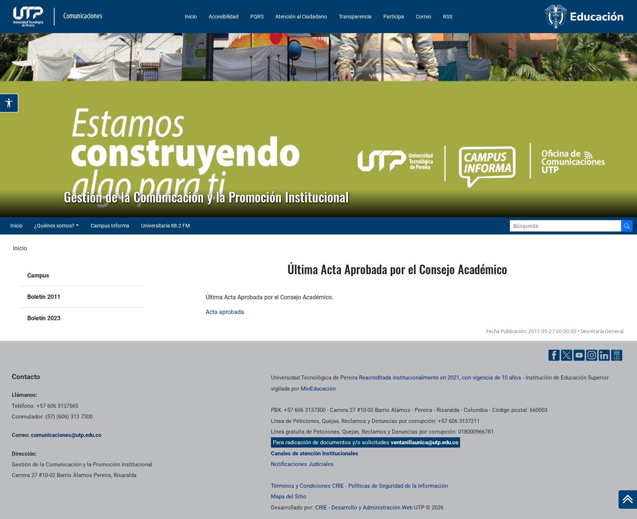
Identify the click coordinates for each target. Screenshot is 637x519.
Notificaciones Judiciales (302, 464)
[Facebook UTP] (554, 355)
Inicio (191, 17)
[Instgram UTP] (591, 355)
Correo (423, 17)
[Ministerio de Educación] (554, 16)
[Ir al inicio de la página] (628, 499)
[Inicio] (628, 499)
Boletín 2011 (43, 296)
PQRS (257, 17)
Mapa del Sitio (288, 496)
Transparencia (355, 17)
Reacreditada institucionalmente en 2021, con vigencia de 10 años (440, 377)
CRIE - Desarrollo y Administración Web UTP (369, 507)
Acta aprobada (225, 311)
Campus (38, 275)
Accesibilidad (224, 17)
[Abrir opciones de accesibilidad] (9, 103)
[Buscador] (627, 226)
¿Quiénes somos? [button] (54, 226)
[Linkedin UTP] (604, 355)
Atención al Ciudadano (301, 17)
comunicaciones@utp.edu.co (66, 435)
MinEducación (318, 388)
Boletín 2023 (43, 318)
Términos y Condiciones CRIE (307, 486)
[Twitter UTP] (566, 355)
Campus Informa (110, 226)
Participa (393, 17)
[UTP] (29, 17)
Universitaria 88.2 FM (165, 226)
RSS (447, 17)
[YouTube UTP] (579, 355)
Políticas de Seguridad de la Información (398, 486)
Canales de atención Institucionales (314, 453)
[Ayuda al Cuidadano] (616, 355)
